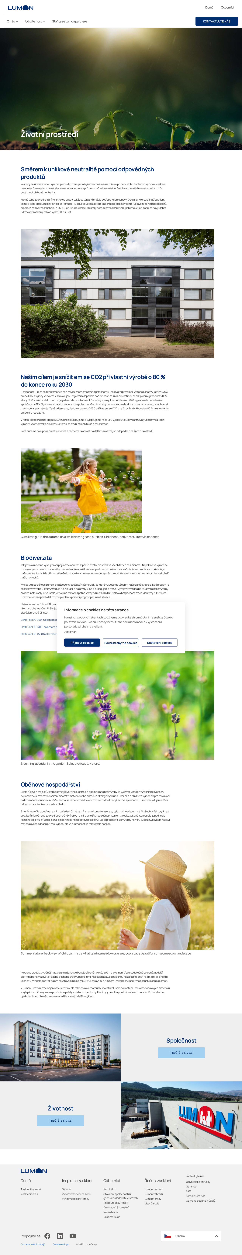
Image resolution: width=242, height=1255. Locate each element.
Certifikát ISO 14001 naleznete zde (40, 627)
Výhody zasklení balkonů (76, 1194)
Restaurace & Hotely (115, 1202)
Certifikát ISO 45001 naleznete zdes (41, 634)
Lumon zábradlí (154, 1194)
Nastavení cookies (159, 642)
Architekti (109, 1189)
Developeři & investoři (116, 1207)
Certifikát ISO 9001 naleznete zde (40, 619)
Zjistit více (70, 632)
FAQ (188, 1191)
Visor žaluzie (152, 1203)
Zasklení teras (29, 1194)
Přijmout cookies (82, 642)
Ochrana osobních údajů (200, 1200)
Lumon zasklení (154, 1189)
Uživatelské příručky (198, 1181)
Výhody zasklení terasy (75, 1198)
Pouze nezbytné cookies (120, 643)
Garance (191, 1186)
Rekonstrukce (111, 1217)
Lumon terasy (153, 1198)
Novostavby (110, 1212)
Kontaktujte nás (216, 21)
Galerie (66, 1189)
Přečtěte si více (181, 1052)
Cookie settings (60, 1244)
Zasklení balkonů (31, 1189)
